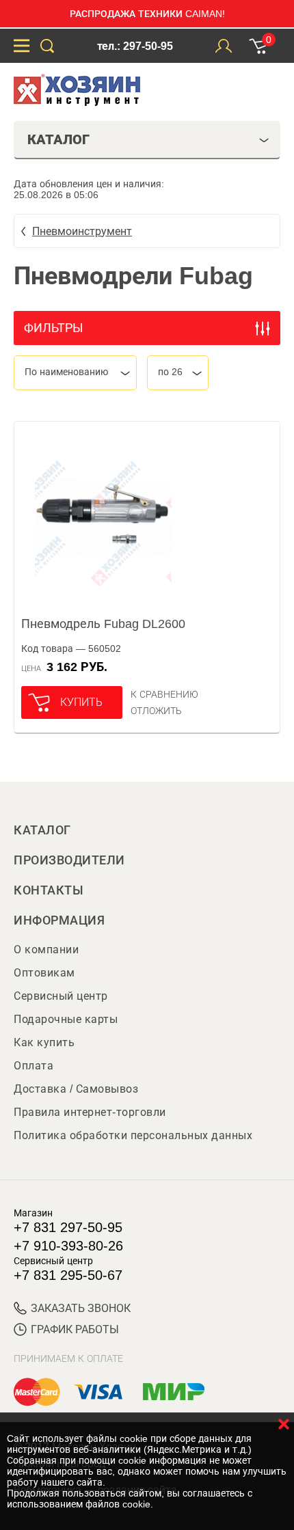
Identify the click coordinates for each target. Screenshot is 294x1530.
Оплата (33, 1065)
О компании (46, 949)
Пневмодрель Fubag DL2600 (103, 624)
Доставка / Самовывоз (76, 1089)
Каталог (42, 830)
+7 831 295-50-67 (68, 1275)
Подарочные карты (66, 1019)
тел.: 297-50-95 (135, 46)
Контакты (48, 890)
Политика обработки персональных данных (133, 1135)
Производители (69, 860)
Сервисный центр (61, 996)
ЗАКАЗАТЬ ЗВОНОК (81, 1308)
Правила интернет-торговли (90, 1112)
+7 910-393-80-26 (68, 1245)
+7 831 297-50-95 (68, 1227)
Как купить (44, 1042)
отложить (156, 710)
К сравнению (164, 694)
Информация (59, 920)
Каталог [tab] (58, 139)
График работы (75, 1329)
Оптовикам (44, 973)
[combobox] (75, 372)
